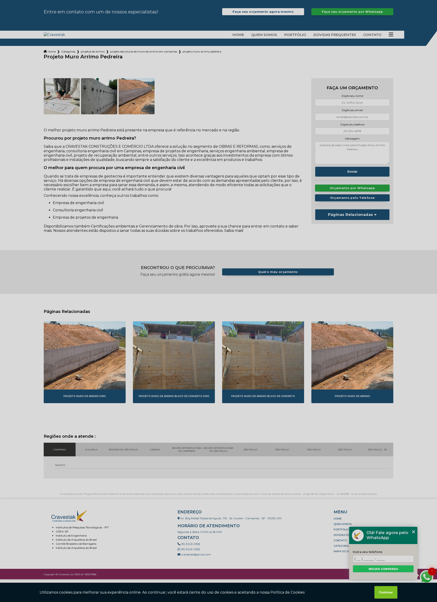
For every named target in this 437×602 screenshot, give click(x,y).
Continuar (386, 592)
